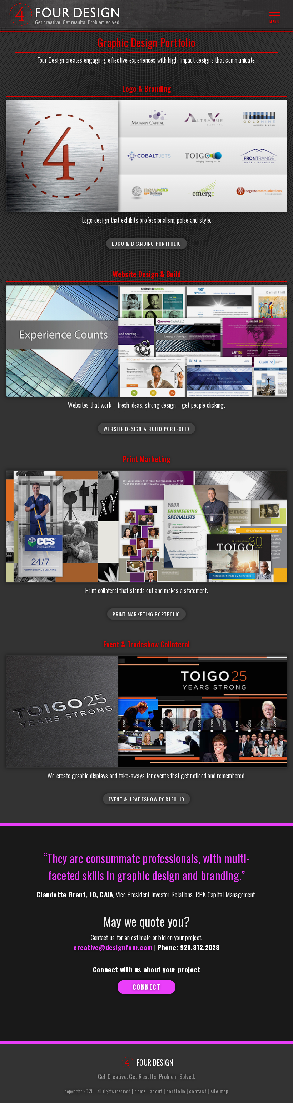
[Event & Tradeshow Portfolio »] (146, 711)
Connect (147, 987)
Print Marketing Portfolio (146, 614)
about (156, 1091)
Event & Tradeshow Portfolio (147, 799)
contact (198, 1091)
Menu (274, 21)
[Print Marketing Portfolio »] (146, 526)
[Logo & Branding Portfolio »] (146, 156)
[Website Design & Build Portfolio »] (146, 341)
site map (219, 1091)
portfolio (175, 1091)
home (140, 1091)
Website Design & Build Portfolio (146, 428)
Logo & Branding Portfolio (146, 243)
